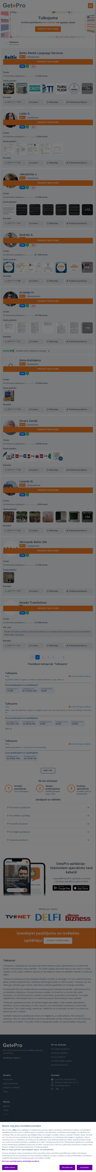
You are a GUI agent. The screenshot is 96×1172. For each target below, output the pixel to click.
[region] (48, 1147)
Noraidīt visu (67, 1167)
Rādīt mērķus (9, 1167)
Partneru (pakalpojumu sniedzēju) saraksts (20, 1161)
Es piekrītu (84, 1167)
